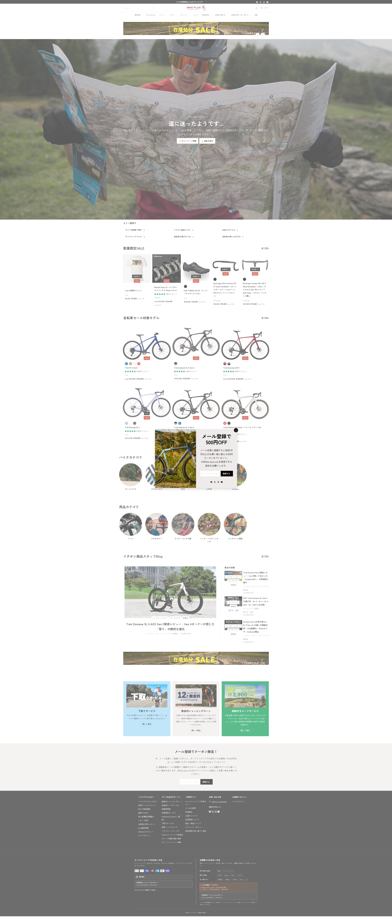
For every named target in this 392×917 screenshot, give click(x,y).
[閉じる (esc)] (236, 430)
